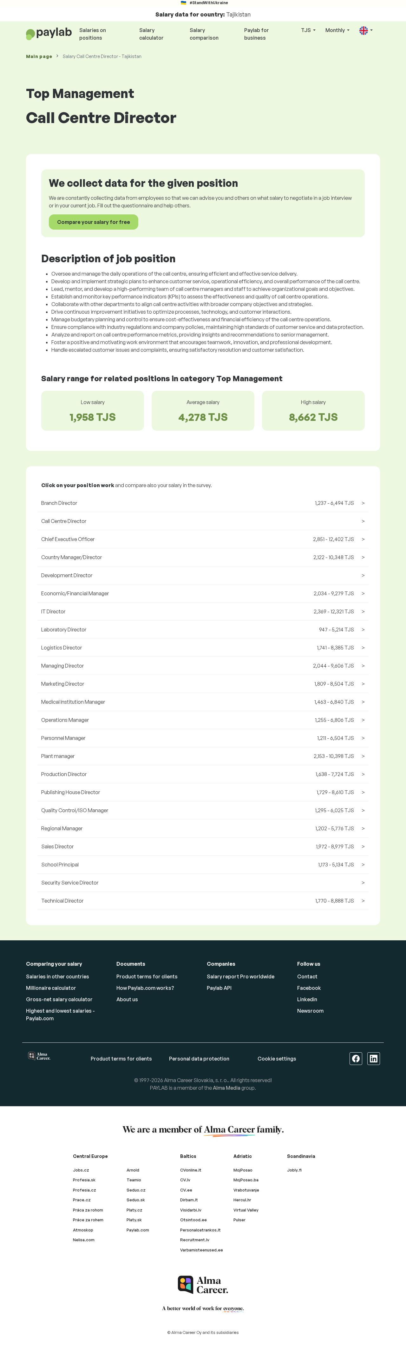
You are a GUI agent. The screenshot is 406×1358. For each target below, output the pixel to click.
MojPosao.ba (246, 1179)
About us (127, 999)
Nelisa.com (84, 1239)
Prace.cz (82, 1199)
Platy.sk (134, 1219)
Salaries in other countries (57, 976)
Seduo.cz (136, 1189)
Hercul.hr (242, 1199)
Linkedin (307, 999)
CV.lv (185, 1179)
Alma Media (226, 1088)
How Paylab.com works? (145, 988)
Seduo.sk (136, 1199)
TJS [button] (306, 30)
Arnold (133, 1169)
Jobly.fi (294, 1169)
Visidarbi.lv (190, 1209)
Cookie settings (277, 1058)
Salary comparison (204, 34)
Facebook (309, 988)
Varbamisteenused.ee (201, 1249)
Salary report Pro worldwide (240, 976)
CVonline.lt (190, 1169)
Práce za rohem (88, 1219)
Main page (39, 56)
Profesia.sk (84, 1179)
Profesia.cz (84, 1189)
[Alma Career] (203, 1285)
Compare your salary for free (93, 222)
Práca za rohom (88, 1209)
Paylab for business (256, 34)
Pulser (239, 1219)
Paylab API (219, 988)
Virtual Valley (246, 1209)
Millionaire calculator (51, 988)
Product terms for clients (147, 976)
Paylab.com (138, 1229)
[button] (366, 30)
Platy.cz (134, 1209)
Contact (307, 976)
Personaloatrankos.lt (200, 1229)
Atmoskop (83, 1229)
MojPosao (242, 1169)
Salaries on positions (92, 34)
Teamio (134, 1179)
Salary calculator (151, 34)
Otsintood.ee (193, 1219)
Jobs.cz (81, 1169)
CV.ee (186, 1189)
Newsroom (310, 1011)
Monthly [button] (335, 30)
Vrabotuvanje (246, 1189)
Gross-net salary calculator (59, 999)
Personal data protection (199, 1058)
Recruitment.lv (194, 1239)
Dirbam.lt (189, 1199)
